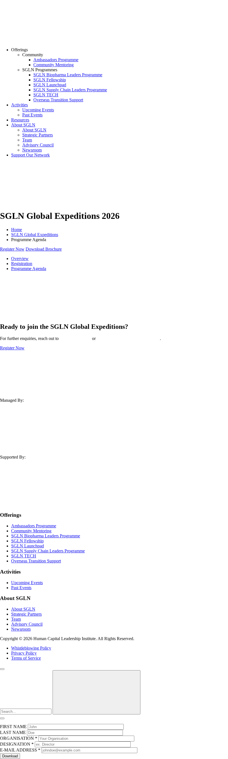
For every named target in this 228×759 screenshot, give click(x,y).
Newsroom (32, 150)
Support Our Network (30, 155)
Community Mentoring (53, 64)
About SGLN (23, 125)
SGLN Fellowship (49, 79)
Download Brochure (44, 249)
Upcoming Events (38, 109)
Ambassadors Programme (55, 59)
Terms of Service (26, 658)
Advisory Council (38, 145)
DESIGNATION (17, 744)
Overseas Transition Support (58, 99)
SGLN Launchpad (49, 84)
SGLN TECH (45, 94)
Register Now (12, 249)
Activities (19, 104)
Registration (21, 263)
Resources (20, 119)
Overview (20, 258)
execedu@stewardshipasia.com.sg (128, 338)
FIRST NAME (13, 726)
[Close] (2, 669)
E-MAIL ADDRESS (20, 750)
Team (27, 140)
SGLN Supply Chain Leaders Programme (70, 89)
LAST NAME (13, 732)
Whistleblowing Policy (31, 648)
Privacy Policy (24, 653)
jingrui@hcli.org (75, 338)
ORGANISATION (18, 738)
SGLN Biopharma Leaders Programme (67, 74)
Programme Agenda (28, 268)
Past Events (32, 114)
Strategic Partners (37, 135)
